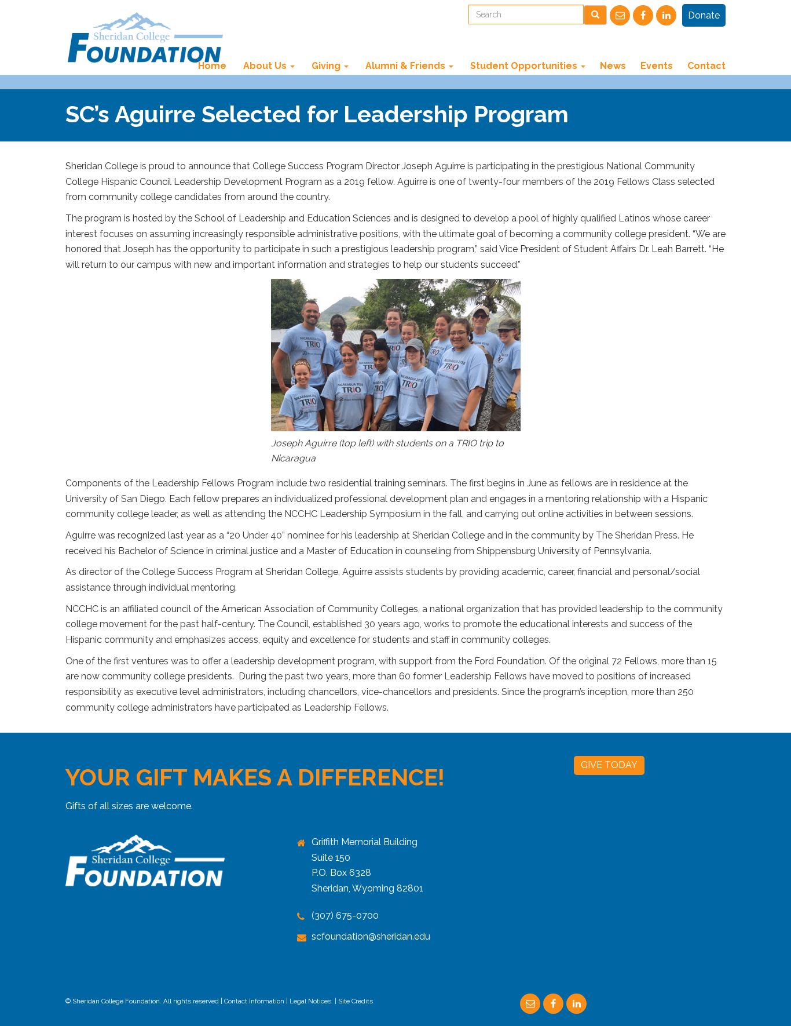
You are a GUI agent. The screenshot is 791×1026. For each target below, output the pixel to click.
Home (212, 65)
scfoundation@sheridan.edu (371, 936)
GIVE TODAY (609, 764)
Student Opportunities (524, 65)
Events (656, 65)
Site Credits (355, 1001)
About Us (265, 65)
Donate (704, 15)
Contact (706, 65)
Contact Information (254, 1001)
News (613, 65)
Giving (326, 65)
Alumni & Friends (405, 65)
